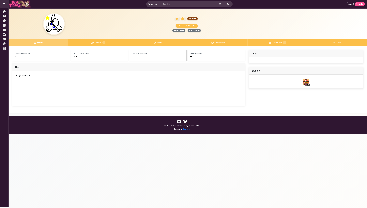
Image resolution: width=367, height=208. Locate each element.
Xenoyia (186, 129)
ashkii (180, 19)
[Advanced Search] (228, 4)
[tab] (38, 42)
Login (350, 4)
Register (359, 4)
